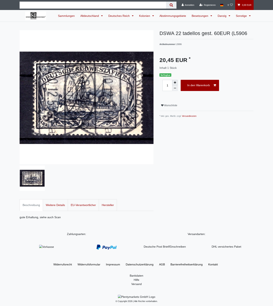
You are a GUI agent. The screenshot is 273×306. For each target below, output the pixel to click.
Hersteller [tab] (108, 205)
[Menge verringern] (175, 88)
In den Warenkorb (198, 85)
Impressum (113, 264)
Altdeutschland (90, 15)
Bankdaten (136, 275)
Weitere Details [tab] (55, 205)
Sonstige (242, 15)
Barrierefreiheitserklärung (186, 264)
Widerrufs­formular (89, 264)
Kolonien (145, 15)
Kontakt (213, 264)
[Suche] (171, 5)
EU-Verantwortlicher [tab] (83, 205)
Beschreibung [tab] (31, 205)
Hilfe (136, 279)
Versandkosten (189, 116)
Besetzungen (200, 15)
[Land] (221, 5)
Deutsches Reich (119, 15)
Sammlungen (66, 15)
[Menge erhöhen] (175, 82)
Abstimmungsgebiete (172, 15)
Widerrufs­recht (62, 264)
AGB (162, 264)
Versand (136, 284)
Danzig (222, 15)
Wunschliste (170, 105)
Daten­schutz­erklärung (139, 264)
